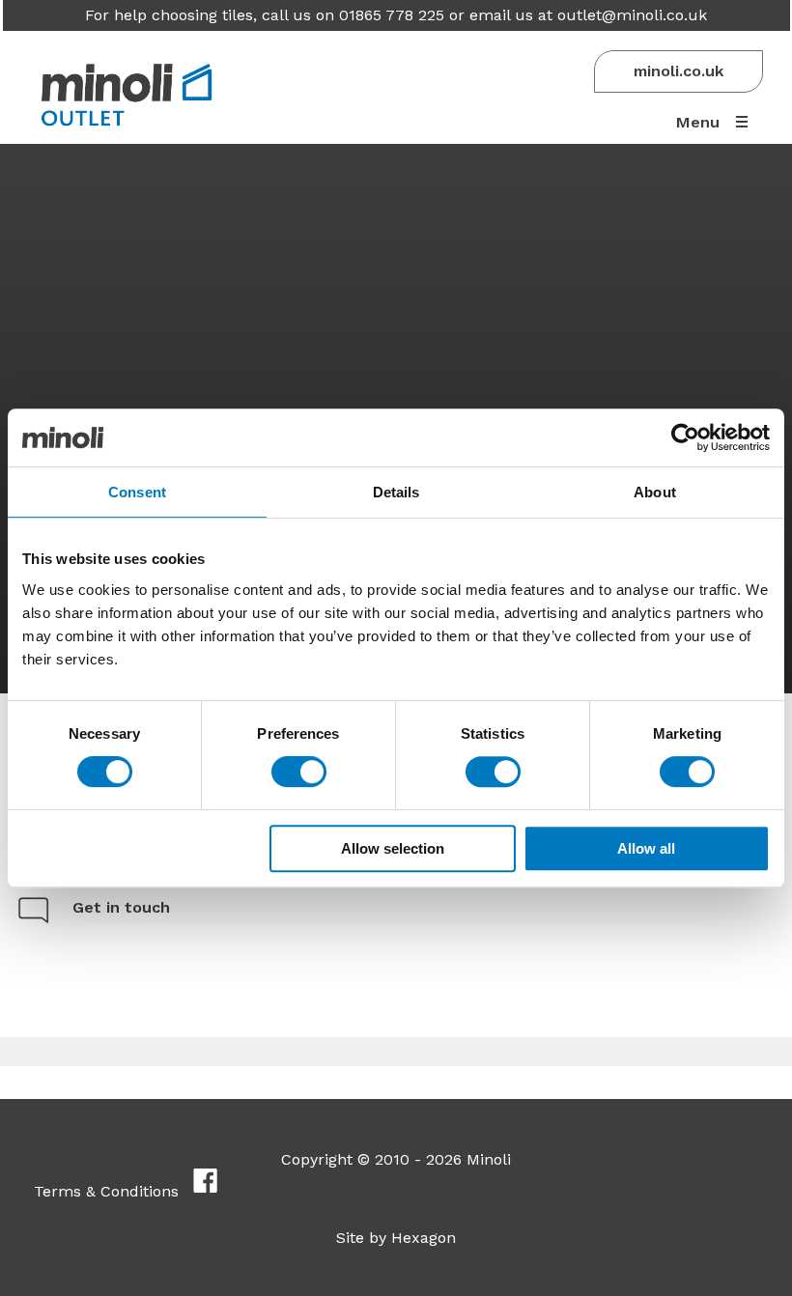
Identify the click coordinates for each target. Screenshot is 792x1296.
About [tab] (655, 492)
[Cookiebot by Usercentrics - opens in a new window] (685, 437)
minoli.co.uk (678, 71)
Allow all (646, 848)
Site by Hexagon (396, 1237)
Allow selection (392, 848)
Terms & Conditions (106, 1191)
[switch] (298, 771)
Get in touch (121, 907)
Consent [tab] (137, 492)
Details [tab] (396, 492)
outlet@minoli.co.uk (632, 15)
